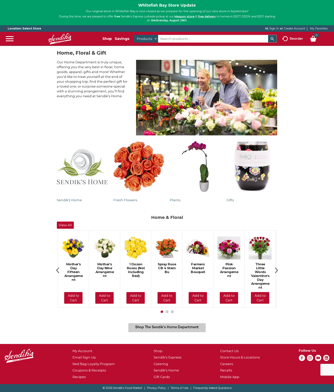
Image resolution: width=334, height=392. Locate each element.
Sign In (274, 28)
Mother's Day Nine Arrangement (104, 270)
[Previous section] (57, 269)
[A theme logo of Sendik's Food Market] (60, 39)
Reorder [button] (296, 38)
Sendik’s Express (167, 357)
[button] (73, 298)
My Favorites (318, 28)
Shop (107, 39)
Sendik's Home (69, 200)
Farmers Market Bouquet (198, 268)
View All (65, 225)
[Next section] (276, 269)
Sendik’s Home (166, 370)
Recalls (226, 370)
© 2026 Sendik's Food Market (122, 388)
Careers (226, 364)
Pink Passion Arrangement (229, 270)
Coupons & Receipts (89, 370)
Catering (161, 364)
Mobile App (229, 377)
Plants (175, 200)
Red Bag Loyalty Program (93, 364)
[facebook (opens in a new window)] (302, 359)
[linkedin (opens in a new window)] (326, 359)
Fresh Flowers (125, 200)
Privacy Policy (156, 388)
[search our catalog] (272, 38)
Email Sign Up (84, 357)
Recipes (79, 377)
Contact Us (229, 351)
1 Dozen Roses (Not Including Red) (136, 270)
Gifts (230, 200)
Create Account (294, 28)
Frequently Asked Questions (212, 388)
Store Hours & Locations (240, 357)
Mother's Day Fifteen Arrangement (73, 272)
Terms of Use (179, 388)
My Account (82, 351)
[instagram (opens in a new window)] (310, 359)
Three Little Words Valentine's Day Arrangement (260, 275)
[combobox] (146, 39)
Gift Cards (162, 377)
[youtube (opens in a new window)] (318, 359)
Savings (122, 39)
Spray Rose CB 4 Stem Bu (167, 268)
